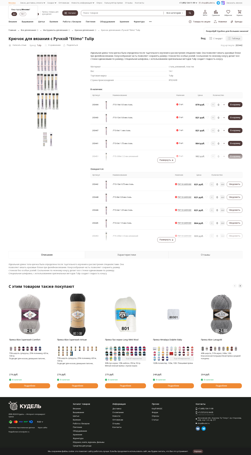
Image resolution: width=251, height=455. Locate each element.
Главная (12, 30)
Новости (116, 416)
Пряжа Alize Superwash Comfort (24, 339)
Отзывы (129, 2)
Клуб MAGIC (157, 408)
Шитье (41, 21)
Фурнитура (139, 21)
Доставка (116, 408)
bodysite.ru (24, 432)
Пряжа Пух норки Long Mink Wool (121, 339)
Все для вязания (28, 30)
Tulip (39, 45)
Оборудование (107, 21)
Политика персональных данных (22, 427)
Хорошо (198, 451)
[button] (235, 286)
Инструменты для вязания (55, 30)
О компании (118, 412)
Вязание (13, 21)
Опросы (155, 416)
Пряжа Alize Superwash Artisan (72, 339)
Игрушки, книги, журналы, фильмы (88, 442)
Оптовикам (64, 2)
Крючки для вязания (84, 30)
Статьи (155, 419)
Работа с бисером (72, 21)
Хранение (124, 21)
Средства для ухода (82, 445)
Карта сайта (42, 427)
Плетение (90, 21)
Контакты (139, 2)
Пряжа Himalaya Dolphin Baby (167, 339)
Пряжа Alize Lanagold (211, 339)
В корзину (235, 104)
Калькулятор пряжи (114, 2)
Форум (155, 412)
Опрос (99, 2)
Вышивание (27, 21)
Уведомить (234, 184)
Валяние (54, 21)
